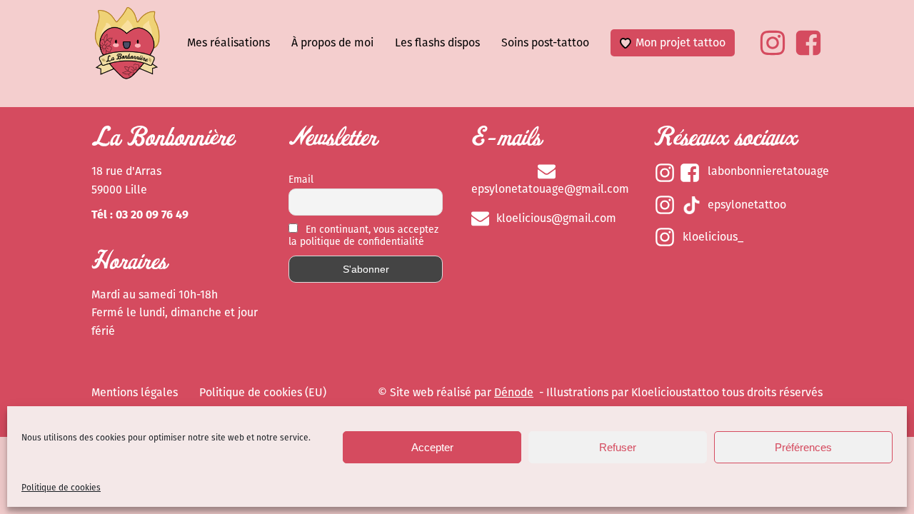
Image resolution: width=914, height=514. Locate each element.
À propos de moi (332, 42)
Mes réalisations (228, 42)
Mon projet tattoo (680, 42)
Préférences (803, 447)
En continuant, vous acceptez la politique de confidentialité (363, 235)
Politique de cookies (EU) (262, 392)
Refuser (617, 447)
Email (300, 179)
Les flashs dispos (437, 42)
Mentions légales (134, 392)
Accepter (432, 447)
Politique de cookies (61, 488)
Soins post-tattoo (545, 42)
